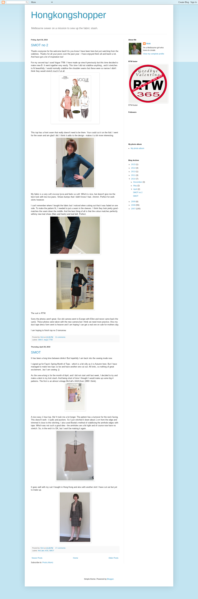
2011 (133, 175)
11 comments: (60, 337)
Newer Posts (37, 558)
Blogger (110, 579)
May (135, 186)
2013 (133, 171)
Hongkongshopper (68, 15)
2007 (133, 209)
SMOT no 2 (39, 45)
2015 (133, 164)
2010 (133, 179)
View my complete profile (153, 54)
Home (75, 558)
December (138, 182)
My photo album (137, 148)
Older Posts (113, 558)
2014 (133, 168)
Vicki (148, 44)
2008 (133, 205)
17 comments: (60, 548)
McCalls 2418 (43, 551)
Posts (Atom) (47, 562)
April (135, 189)
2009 (133, 201)
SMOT (40, 340)
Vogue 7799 (48, 340)
